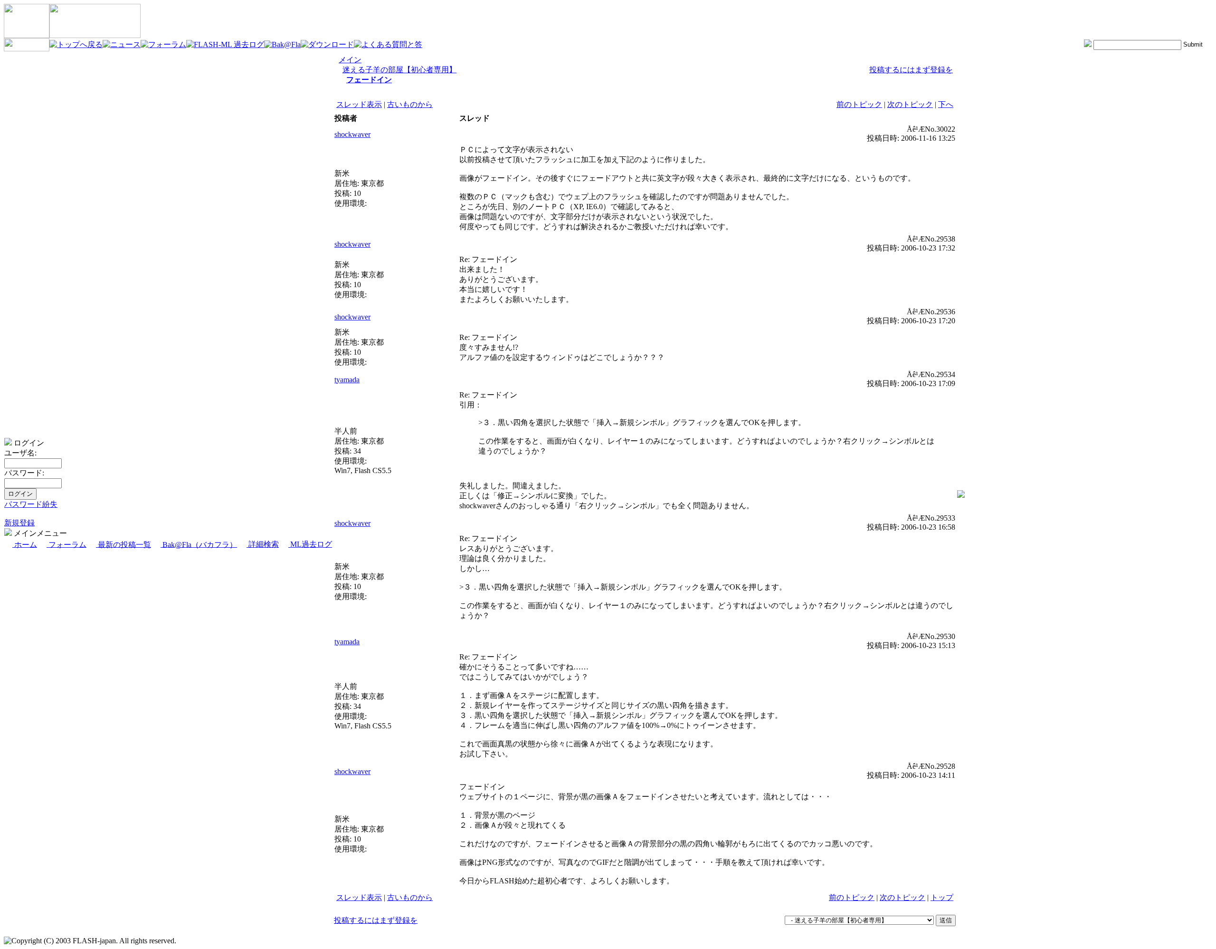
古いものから (410, 104)
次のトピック (910, 104)
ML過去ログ (310, 544)
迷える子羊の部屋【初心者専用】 (399, 70)
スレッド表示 (359, 104)
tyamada (347, 380)
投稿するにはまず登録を (911, 70)
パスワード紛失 (30, 504)
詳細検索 (263, 544)
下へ (945, 104)
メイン (350, 60)
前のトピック (859, 104)
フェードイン (369, 80)
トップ (942, 897)
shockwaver (352, 134)
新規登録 (19, 523)
